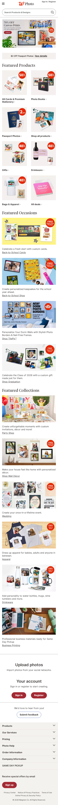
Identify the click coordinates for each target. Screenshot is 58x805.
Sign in (19, 695)
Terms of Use (47, 792)
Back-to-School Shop (13, 295)
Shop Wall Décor (11, 476)
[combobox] (29, 12)
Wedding (6, 516)
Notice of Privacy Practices (28, 792)
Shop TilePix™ (9, 338)
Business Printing (11, 645)
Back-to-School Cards (14, 252)
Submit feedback (29, 714)
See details (41, 55)
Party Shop (8, 433)
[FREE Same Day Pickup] (29, 231)
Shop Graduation (11, 381)
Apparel (6, 559)
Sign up (9, 784)
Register (52, 2)
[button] (3, 3)
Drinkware (7, 602)
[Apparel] (29, 534)
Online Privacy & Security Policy (28, 795)
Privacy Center (10, 792)
